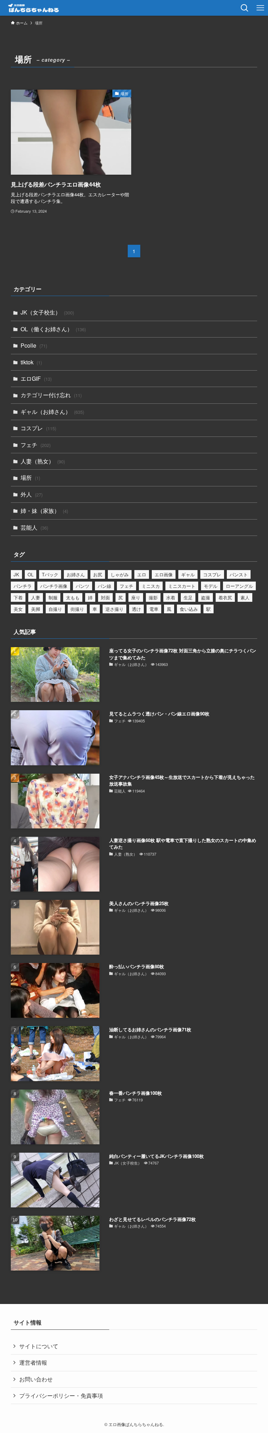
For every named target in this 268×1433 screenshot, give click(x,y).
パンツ (82, 586)
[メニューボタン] (260, 8)
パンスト (239, 574)
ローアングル (239, 586)
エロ (141, 574)
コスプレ (38, 428)
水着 (170, 597)
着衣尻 (225, 597)
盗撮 (205, 597)
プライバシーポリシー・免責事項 (61, 1396)
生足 (188, 597)
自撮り (55, 609)
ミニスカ (151, 586)
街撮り (77, 609)
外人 (32, 494)
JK (16, 574)
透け (136, 609)
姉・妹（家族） (44, 511)
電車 (153, 609)
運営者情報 (33, 1362)
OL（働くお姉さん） (53, 329)
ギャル (188, 574)
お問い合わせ (36, 1379)
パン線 (104, 586)
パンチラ (23, 586)
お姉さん (76, 574)
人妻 (35, 597)
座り (135, 597)
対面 (105, 597)
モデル (210, 586)
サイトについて (38, 1346)
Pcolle (34, 345)
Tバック (50, 574)
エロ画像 (164, 574)
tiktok (31, 362)
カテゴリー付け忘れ (51, 395)
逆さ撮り (114, 609)
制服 (53, 597)
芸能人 (34, 527)
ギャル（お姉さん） (52, 412)
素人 (245, 597)
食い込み (189, 609)
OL (31, 574)
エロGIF (36, 378)
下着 (18, 597)
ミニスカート (181, 586)
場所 (30, 477)
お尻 (97, 574)
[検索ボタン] (244, 8)
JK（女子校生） (47, 312)
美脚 (35, 609)
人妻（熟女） (43, 461)
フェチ (36, 445)
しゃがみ (120, 574)
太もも (73, 597)
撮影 (153, 597)
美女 (18, 609)
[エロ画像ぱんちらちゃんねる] (37, 8)
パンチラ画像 (53, 586)
